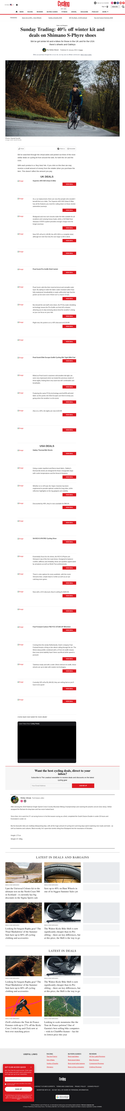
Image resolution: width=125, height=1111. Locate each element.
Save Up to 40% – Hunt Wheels (31, 18)
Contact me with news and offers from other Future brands (19, 1084)
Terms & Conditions (17, 1098)
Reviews (40, 12)
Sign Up (18, 1089)
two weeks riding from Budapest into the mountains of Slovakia (70, 828)
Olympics (50, 1067)
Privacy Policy (25, 1096)
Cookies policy (93, 1086)
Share (22, 148)
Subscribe (115, 6)
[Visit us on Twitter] (115, 3)
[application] (47, 742)
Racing (30, 12)
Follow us (62, 148)
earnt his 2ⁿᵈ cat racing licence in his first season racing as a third (44, 816)
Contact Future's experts (44, 1086)
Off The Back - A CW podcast (78, 18)
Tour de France (52, 1056)
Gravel (74, 12)
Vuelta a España (52, 1063)
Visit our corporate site (87, 1105)
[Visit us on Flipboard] (123, 3)
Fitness (64, 12)
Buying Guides (52, 12)
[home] (17, 12)
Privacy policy (80, 1086)
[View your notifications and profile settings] (17, 5)
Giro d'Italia (50, 1060)
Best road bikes (73, 1056)
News (22, 12)
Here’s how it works (86, 54)
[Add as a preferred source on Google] (62, 1097)
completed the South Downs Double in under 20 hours (86, 816)
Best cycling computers (76, 1067)
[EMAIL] (25, 801)
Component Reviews (96, 1063)
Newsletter (72, 148)
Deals (81, 50)
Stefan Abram (54, 50)
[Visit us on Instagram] (112, 3)
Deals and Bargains (62, 25)
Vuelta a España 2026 (55, 18)
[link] (24, 187)
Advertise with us (43, 1090)
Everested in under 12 (18, 819)
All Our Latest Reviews (97, 1056)
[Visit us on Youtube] (120, 3)
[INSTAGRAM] (22, 801)
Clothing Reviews (95, 1067)
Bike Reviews (94, 1060)
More (104, 12)
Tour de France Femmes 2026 (103, 18)
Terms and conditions (64, 1086)
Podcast (95, 12)
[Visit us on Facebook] (118, 3)
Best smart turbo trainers (76, 1063)
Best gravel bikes (74, 1060)
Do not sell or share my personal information (70, 1090)
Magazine (84, 12)
